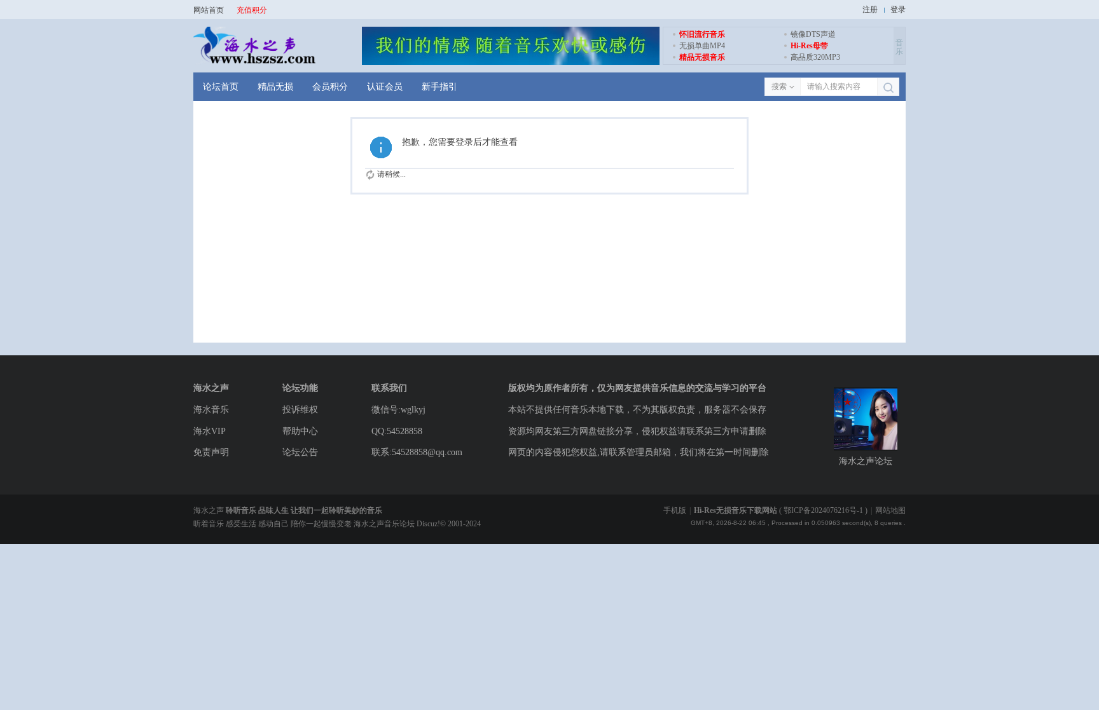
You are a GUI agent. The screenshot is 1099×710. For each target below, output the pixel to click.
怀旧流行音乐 (702, 34)
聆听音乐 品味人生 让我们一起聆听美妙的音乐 (304, 510)
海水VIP (209, 431)
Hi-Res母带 (809, 45)
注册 (870, 9)
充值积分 (252, 10)
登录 (898, 9)
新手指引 (439, 87)
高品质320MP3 (815, 57)
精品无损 (275, 87)
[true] (888, 87)
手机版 (674, 510)
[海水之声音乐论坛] (254, 62)
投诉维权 (300, 409)
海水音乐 (211, 409)
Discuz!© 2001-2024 (449, 523)
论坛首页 (220, 87)
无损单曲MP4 (702, 45)
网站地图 (890, 510)
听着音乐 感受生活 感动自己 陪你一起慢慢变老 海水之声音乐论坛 (305, 523)
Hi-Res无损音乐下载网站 (735, 510)
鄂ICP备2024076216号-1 (823, 510)
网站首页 (208, 10)
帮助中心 (300, 431)
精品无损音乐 (702, 57)
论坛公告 (300, 452)
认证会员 (385, 87)
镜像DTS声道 (813, 34)
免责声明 (211, 452)
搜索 (779, 86)
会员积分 (330, 87)
